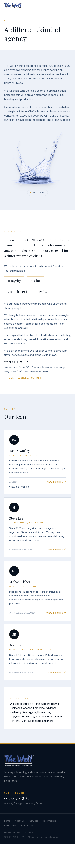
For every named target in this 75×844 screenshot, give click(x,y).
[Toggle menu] (67, 6)
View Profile (54, 482)
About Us (19, 820)
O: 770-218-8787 (16, 798)
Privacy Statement (12, 832)
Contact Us (27, 825)
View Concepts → (20, 487)
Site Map (29, 832)
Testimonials (49, 820)
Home (7, 820)
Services (33, 820)
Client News (10, 825)
